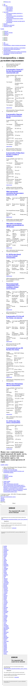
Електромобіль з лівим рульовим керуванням (14, 45)
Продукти (5, 12)
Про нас (5, 5)
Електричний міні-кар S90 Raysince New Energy (14, 348)
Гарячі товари (6, 481)
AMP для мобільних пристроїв (10, 483)
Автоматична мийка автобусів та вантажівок (14, 47)
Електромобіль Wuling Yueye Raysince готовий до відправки (15, 154)
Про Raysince (9, 6)
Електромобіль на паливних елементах (13, 490)
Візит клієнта (9, 8)
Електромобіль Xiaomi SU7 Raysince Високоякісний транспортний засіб (14, 71)
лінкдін (2, 498)
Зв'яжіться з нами (7, 26)
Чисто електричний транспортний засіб (13, 485)
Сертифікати (9, 10)
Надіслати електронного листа (8, 496)
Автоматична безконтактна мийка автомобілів (14, 51)
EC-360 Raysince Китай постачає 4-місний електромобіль (13, 256)
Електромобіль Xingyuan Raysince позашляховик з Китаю (14, 116)
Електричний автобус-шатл (10, 491)
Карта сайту (6, 482)
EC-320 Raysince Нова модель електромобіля (13, 421)
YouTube (3, 499)
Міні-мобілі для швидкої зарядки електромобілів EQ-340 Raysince (15, 225)
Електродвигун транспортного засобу (17, 489)
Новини (5, 23)
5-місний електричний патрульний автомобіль (14, 486)
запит (7, 107)
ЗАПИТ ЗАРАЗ (4, 464)
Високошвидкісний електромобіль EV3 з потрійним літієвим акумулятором (12, 286)
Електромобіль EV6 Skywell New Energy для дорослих (15, 317)
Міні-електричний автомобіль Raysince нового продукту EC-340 (15, 193)
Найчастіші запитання (8, 25)
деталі (10, 107)
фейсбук (3, 500)
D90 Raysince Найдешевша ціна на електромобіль (14, 384)
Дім (4, 4)
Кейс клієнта (9, 9)
